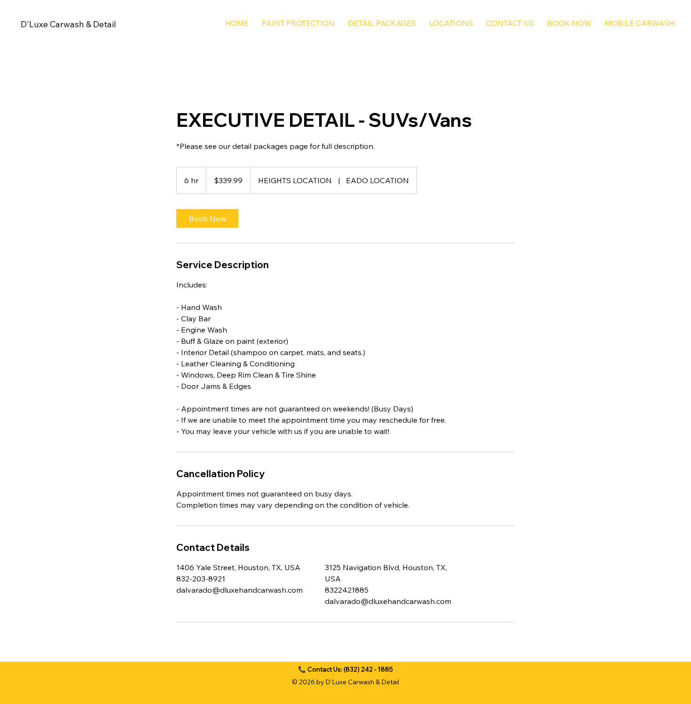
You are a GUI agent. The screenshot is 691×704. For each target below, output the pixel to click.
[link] (207, 218)
